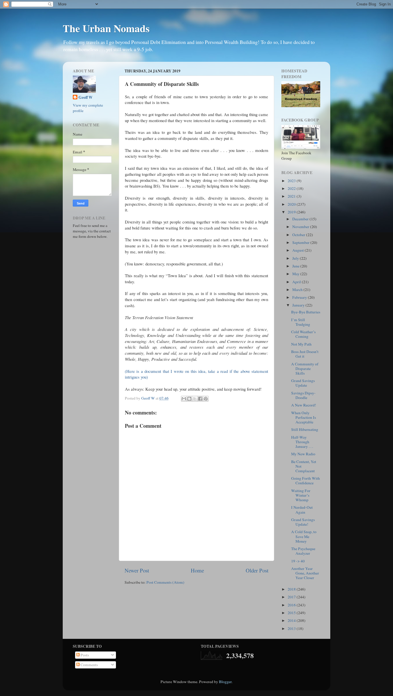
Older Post (257, 570)
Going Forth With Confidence (305, 480)
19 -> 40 (298, 561)
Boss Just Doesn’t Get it (304, 354)
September (301, 242)
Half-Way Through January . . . (302, 442)
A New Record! (303, 405)
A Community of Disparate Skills (304, 368)
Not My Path (301, 344)
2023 (292, 180)
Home (197, 570)
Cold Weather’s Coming (303, 334)
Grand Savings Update (303, 383)
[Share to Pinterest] (206, 399)
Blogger (225, 681)
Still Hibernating (304, 429)
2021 (292, 196)
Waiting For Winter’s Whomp (300, 495)
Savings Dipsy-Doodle (303, 395)
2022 (292, 188)
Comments (89, 664)
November (301, 226)
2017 (292, 596)
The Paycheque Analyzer (303, 551)
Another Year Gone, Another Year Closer (305, 573)
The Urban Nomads (106, 28)
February (300, 297)
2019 (292, 212)
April (297, 281)
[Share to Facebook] (200, 399)
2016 (292, 605)
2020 (292, 204)
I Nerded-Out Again (302, 509)
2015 (292, 612)
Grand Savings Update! (303, 522)
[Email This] (184, 399)
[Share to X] (195, 399)
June (296, 266)
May (296, 273)
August (298, 250)
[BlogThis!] (189, 399)
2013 (292, 628)
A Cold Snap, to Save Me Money (303, 536)
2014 (292, 620)
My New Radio (303, 453)
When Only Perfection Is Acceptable (303, 417)
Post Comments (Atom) (165, 582)
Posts (84, 655)
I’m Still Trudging (300, 322)
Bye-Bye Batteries (305, 312)
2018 (292, 589)
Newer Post (137, 570)
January (299, 305)
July (296, 258)
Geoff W (86, 97)
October (299, 234)
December (301, 218)
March (298, 289)
